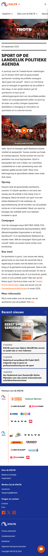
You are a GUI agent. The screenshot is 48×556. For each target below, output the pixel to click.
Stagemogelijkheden (10, 493)
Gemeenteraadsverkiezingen (14, 288)
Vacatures (6, 489)
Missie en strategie (9, 475)
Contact (5, 504)
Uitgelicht (6, 14)
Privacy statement (9, 531)
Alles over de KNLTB (26, 14)
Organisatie (6, 478)
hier (32, 302)
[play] (24, 127)
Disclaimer (6, 541)
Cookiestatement (8, 536)
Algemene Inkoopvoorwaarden (14, 546)
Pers (3, 507)
